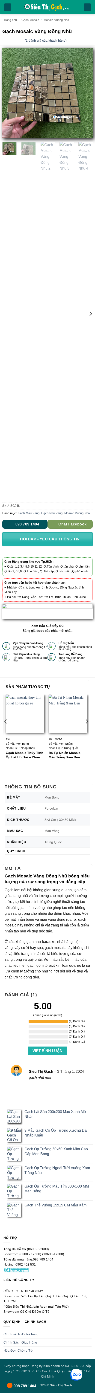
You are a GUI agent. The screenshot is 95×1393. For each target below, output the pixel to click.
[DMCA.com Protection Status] (16, 1270)
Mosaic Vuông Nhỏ (56, 20)
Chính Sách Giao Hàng (20, 1342)
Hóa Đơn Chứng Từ (18, 1350)
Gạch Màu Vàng (28, 513)
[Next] (85, 93)
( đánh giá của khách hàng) (46, 40)
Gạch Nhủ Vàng (51, 513)
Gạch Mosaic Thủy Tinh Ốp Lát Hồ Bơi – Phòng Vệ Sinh (24, 755)
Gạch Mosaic (30, 20)
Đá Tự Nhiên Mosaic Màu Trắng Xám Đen (64, 755)
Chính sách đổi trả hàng (21, 1334)
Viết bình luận (47, 1051)
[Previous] (10, 93)
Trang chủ (10, 20)
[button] (7, 7)
